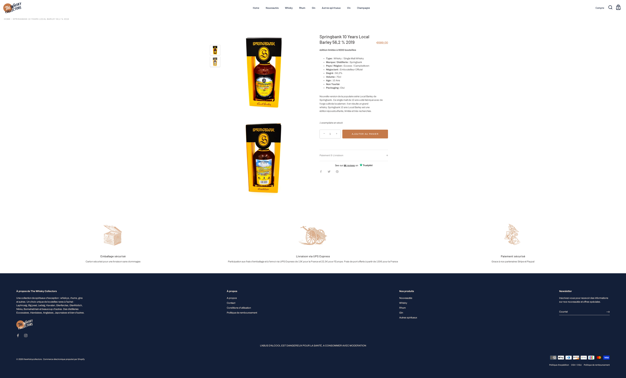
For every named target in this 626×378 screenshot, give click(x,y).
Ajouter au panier (365, 134)
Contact (231, 303)
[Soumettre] (608, 312)
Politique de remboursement (242, 312)
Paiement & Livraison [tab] (331, 155)
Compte (600, 7)
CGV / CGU (576, 365)
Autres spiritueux (331, 7)
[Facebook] (18, 335)
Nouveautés (272, 7)
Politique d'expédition (559, 365)
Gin (313, 7)
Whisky (289, 7)
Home (256, 7)
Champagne (363, 7)
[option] (215, 51)
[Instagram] (25, 335)
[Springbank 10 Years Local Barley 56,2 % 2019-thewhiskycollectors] (215, 50)
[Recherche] (610, 7)
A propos (232, 298)
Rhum (302, 7)
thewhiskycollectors (32, 359)
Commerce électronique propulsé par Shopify (64, 359)
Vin (348, 7)
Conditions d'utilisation (239, 308)
